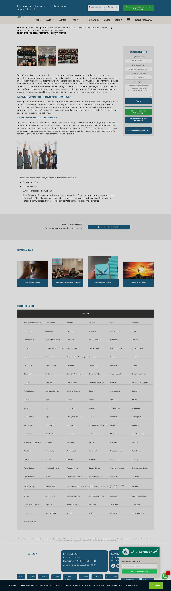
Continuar (156, 585)
